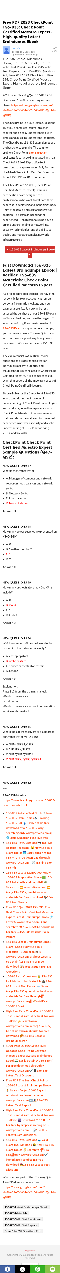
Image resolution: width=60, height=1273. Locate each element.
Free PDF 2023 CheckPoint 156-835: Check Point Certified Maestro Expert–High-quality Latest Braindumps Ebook (28, 32)
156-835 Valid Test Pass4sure (23, 1219)
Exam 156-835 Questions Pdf (22, 1231)
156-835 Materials (16, 1213)
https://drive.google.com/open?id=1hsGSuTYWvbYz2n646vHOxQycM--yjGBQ (29, 110)
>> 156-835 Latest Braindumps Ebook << (30, 252)
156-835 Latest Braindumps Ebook (26, 1207)
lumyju (16, 48)
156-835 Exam (38, 152)
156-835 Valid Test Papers (21, 1225)
